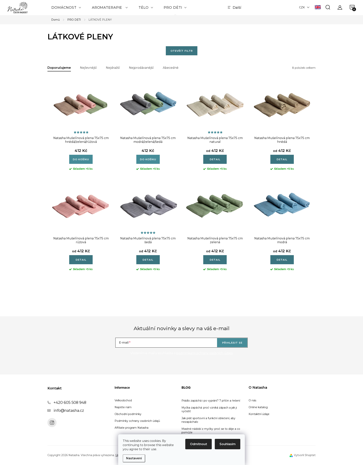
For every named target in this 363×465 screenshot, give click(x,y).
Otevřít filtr (182, 50)
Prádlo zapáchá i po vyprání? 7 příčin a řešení (211, 400)
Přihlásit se (232, 342)
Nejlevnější (88, 68)
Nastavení (134, 458)
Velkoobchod (123, 400)
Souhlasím (228, 444)
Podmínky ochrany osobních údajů (137, 421)
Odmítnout (198, 444)
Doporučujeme (59, 68)
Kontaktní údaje (259, 414)
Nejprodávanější (141, 68)
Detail (215, 159)
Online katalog (258, 407)
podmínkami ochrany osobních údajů (204, 353)
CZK (302, 7)
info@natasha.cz (69, 410)
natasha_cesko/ (52, 422)
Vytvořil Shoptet (305, 455)
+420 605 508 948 (70, 402)
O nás (252, 400)
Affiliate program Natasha (131, 427)
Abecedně (170, 68)
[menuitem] (66, 7)
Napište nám (123, 407)
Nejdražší (113, 68)
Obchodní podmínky (128, 414)
